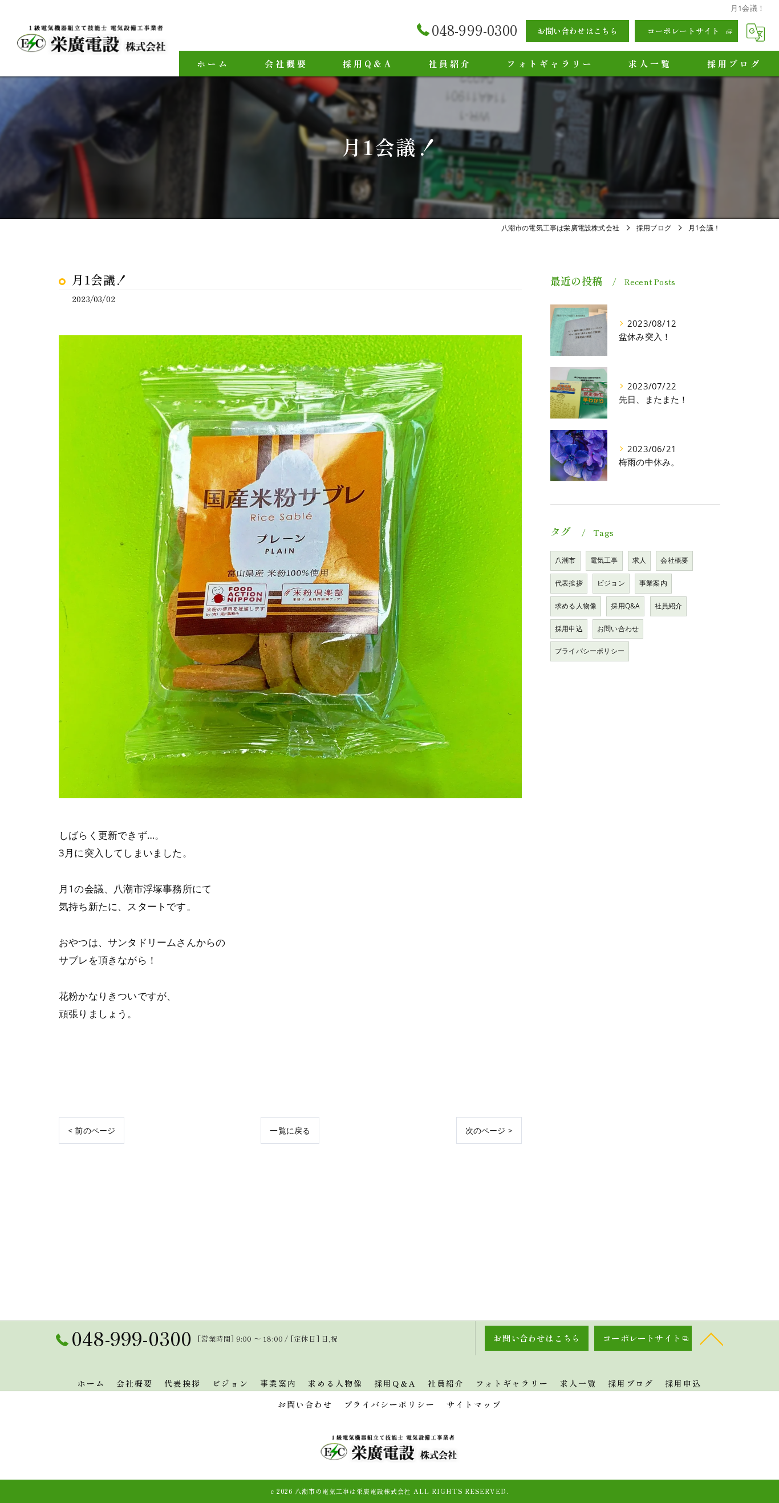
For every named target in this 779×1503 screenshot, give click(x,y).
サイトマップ (474, 1404)
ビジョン (611, 583)
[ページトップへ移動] (711, 1338)
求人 (639, 560)
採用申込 (569, 628)
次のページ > (489, 1130)
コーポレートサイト (683, 30)
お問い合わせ (618, 628)
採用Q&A (625, 606)
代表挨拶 (569, 583)
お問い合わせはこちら (577, 30)
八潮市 (565, 560)
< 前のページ (91, 1130)
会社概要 (674, 560)
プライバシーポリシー (589, 651)
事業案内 (653, 583)
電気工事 (604, 560)
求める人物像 (576, 606)
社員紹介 (669, 606)
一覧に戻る (290, 1130)
